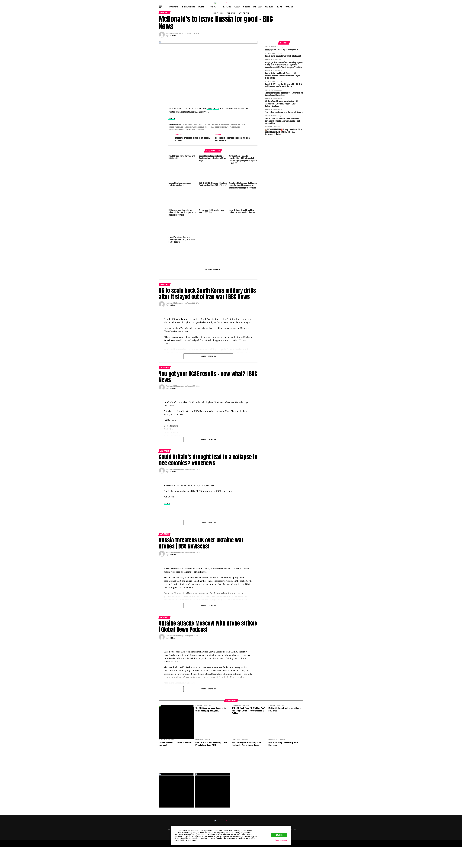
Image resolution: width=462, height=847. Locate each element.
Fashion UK (202, 6)
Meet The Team (244, 13)
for (195, 125)
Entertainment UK (188, 6)
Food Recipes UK (225, 6)
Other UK (246, 6)
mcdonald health (176, 127)
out (194, 129)
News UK (237, 6)
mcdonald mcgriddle (195, 127)
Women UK (289, 6)
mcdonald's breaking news (217, 127)
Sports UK (269, 6)
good (201, 125)
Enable (279, 835)
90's (185, 125)
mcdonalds (235, 127)
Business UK (173, 6)
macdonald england (220, 125)
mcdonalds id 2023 (176, 129)
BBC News (172, 36)
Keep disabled (281, 840)
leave (209, 108)
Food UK (212, 6)
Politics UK (257, 6)
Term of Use (231, 13)
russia (201, 129)
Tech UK (279, 6)
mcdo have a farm (238, 125)
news (189, 129)
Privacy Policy (217, 13)
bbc (190, 125)
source (171, 118)
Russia (216, 108)
